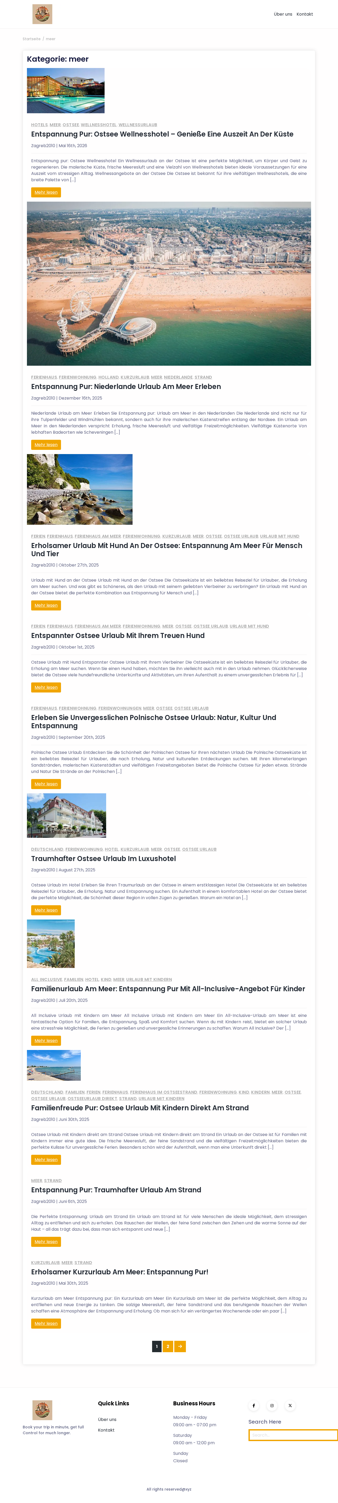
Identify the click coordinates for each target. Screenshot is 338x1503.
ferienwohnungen (120, 708)
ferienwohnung (78, 377)
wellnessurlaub (138, 125)
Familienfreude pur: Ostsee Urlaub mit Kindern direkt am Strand (140, 1108)
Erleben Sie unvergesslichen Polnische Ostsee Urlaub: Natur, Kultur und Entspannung (153, 722)
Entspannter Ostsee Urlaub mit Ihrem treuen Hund (118, 635)
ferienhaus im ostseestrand (164, 1092)
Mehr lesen (46, 192)
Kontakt (305, 14)
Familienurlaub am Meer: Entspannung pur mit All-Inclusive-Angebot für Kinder (168, 989)
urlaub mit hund (280, 536)
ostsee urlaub (241, 536)
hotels (39, 125)
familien (73, 979)
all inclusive (46, 979)
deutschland (47, 849)
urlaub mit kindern (149, 979)
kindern (260, 1092)
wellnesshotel (99, 125)
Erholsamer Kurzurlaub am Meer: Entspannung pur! (119, 1272)
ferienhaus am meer (98, 536)
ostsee (71, 125)
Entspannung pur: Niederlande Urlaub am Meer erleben (126, 386)
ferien (38, 536)
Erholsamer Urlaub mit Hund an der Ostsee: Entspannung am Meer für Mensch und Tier (166, 550)
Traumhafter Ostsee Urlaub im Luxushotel (103, 858)
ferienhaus (44, 377)
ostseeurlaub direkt (93, 1098)
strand (203, 377)
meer (55, 125)
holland (108, 377)
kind (106, 979)
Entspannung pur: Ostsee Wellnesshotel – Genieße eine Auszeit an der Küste (162, 134)
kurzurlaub (135, 377)
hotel (112, 849)
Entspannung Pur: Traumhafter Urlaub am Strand (116, 1190)
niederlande (178, 377)
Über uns (283, 14)
